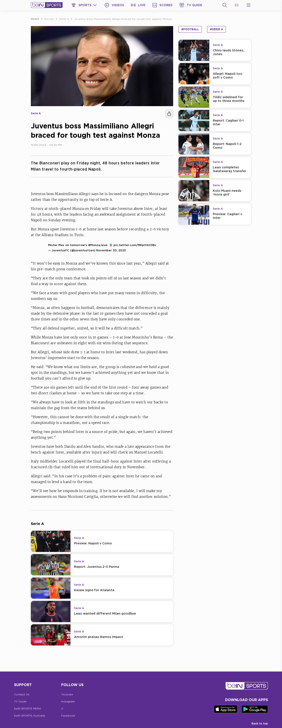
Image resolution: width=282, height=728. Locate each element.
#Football (190, 29)
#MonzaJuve (97, 244)
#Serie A (216, 29)
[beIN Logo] (47, 5)
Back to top (260, 723)
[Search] (224, 5)
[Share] (169, 114)
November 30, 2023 (111, 250)
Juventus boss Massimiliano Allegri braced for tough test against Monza (123, 18)
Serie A (64, 18)
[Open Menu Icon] (248, 5)
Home (35, 18)
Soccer (49, 18)
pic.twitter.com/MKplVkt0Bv (134, 244)
